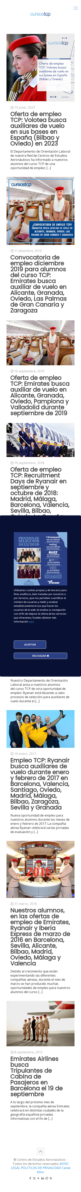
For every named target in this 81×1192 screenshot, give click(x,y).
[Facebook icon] (30, 1178)
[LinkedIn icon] (42, 1178)
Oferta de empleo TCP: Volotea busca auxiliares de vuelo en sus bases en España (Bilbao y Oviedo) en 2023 (38, 129)
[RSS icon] (50, 1178)
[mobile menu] (75, 8)
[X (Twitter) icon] (34, 1178)
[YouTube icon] (38, 1178)
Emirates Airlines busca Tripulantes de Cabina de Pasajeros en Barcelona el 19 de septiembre (36, 1076)
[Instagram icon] (46, 1178)
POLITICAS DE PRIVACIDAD (41, 1168)
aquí (31, 622)
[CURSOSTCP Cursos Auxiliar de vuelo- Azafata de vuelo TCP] (40, 14)
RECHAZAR (39, 655)
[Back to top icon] (40, 1151)
